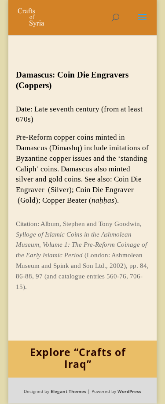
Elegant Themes (68, 391)
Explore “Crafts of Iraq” (78, 358)
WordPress (129, 391)
